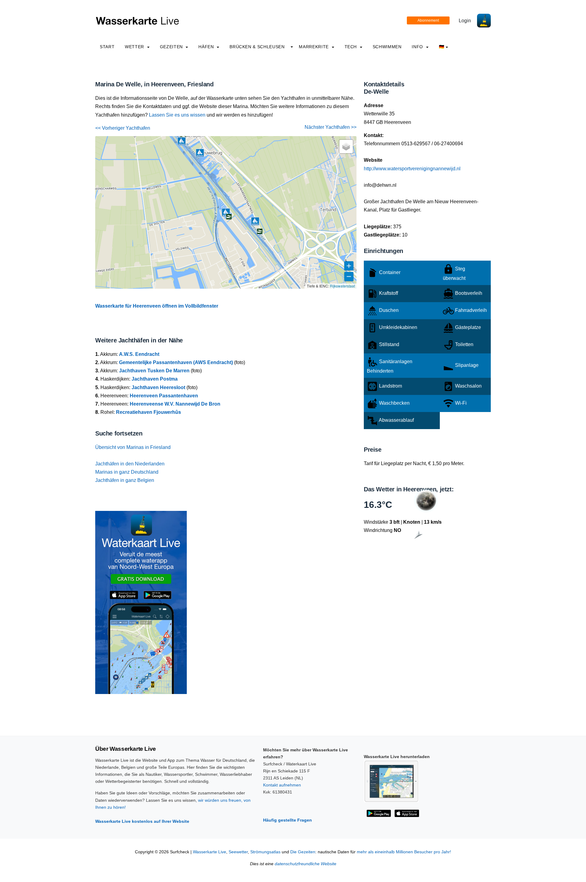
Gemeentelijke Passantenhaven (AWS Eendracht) (176, 362)
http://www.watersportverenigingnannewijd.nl (412, 168)
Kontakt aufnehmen (282, 785)
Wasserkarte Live (209, 852)
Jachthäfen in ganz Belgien (124, 480)
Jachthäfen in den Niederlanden (130, 463)
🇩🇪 (441, 46)
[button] (181, 141)
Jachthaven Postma (155, 378)
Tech (351, 46)
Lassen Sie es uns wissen (177, 114)
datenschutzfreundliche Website (305, 864)
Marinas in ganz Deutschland (126, 472)
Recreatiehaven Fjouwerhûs (148, 412)
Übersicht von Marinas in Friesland (133, 447)
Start (107, 46)
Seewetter (238, 852)
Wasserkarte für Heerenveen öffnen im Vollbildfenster (156, 306)
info (418, 46)
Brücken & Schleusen (257, 46)
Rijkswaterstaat (342, 285)
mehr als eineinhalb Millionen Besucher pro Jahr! (404, 852)
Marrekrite (314, 46)
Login (465, 20)
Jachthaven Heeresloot (158, 387)
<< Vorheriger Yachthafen (122, 128)
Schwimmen (387, 46)
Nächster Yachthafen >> (330, 127)
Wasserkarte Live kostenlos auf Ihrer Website (142, 821)
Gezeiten (172, 46)
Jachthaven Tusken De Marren (154, 370)
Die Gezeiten (302, 852)
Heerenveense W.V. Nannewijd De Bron (175, 404)
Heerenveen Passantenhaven (164, 395)
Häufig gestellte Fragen (287, 820)
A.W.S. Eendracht (139, 354)
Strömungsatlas (265, 852)
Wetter (135, 46)
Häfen (206, 46)
